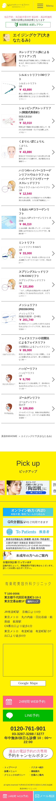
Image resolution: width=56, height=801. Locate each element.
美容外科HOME (9, 436)
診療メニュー (10, 771)
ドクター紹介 (37, 767)
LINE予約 (32, 715)
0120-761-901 (28, 728)
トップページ (10, 767)
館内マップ (33, 601)
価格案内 (35, 771)
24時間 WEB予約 (32, 701)
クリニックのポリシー (14, 775)
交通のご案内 (37, 775)
